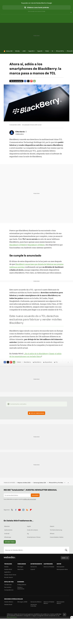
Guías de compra (32, 530)
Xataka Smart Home (10, 575)
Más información (12, 617)
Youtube (19, 509)
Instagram (23, 509)
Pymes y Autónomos (20, 588)
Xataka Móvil (8, 569)
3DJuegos (20, 567)
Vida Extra (20, 569)
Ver (37, 413)
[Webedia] (9, 557)
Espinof (33, 569)
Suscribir (35, 495)
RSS (27, 509)
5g (28, 533)
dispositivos (48, 362)
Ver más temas (10, 542)
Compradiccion (8, 590)
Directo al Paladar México (49, 602)
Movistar (7, 526)
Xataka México (8, 602)
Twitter (28, 81)
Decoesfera (7, 587)
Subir (63, 558)
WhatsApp (7, 537)
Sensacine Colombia (34, 605)
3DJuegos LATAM (22, 602)
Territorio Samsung (56, 530)
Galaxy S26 (9, 51)
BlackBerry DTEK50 (17, 245)
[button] (21, 131)
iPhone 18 (69, 51)
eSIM (24, 51)
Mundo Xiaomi (8, 577)
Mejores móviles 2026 (24, 482)
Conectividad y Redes (56, 537)
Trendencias (8, 584)
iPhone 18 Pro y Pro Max (56, 482)
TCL (56, 362)
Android (6, 533)
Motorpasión (60, 567)
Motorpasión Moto (62, 569)
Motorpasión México (60, 602)
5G (52, 51)
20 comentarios (17, 81)
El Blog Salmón (21, 584)
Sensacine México (36, 602)
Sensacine (34, 567)
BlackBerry (27, 362)
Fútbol (47, 51)
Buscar (66, 550)
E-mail (34, 81)
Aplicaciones (8, 530)
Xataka (6, 567)
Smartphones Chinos (33, 537)
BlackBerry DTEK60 (36, 245)
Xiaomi (52, 526)
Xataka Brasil (8, 604)
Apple (29, 526)
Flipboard (31, 81)
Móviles (17, 51)
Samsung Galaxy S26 (39, 482)
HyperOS (39, 51)
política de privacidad (29, 499)
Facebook (25, 81)
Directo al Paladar (49, 567)
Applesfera (7, 572)
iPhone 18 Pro (60, 51)
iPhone (52, 533)
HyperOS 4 (31, 51)
